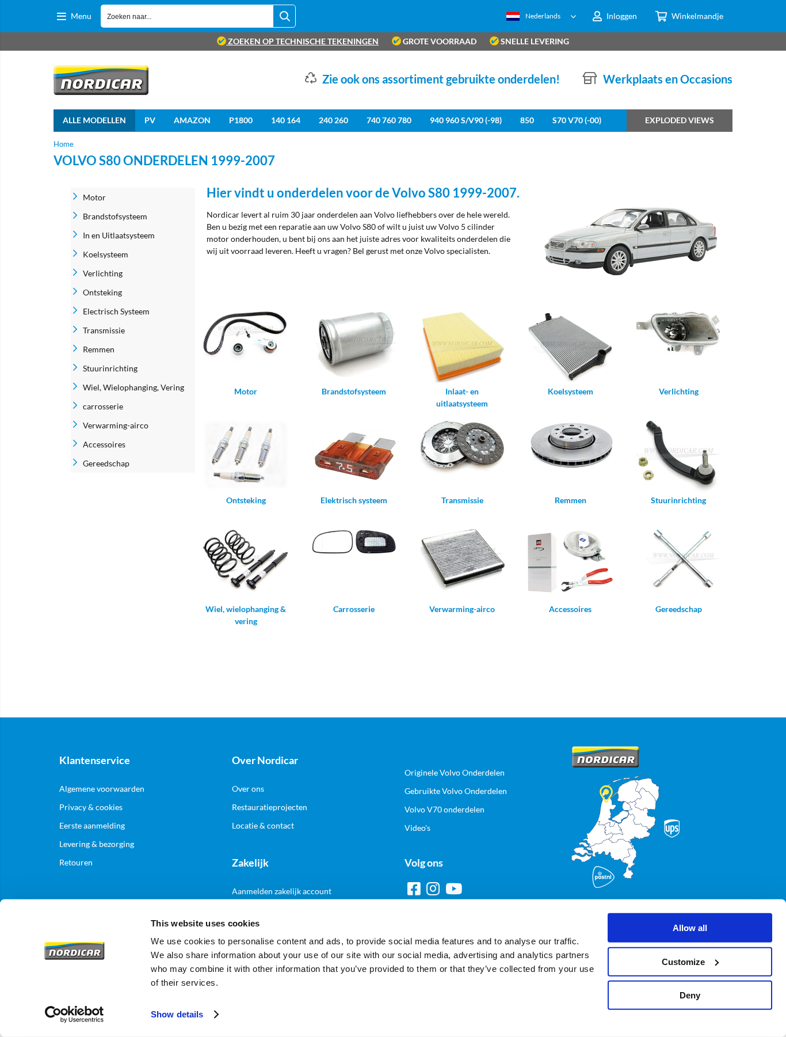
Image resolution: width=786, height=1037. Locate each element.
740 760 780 (389, 120)
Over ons (248, 788)
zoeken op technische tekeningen (302, 41)
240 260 (333, 120)
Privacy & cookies (91, 807)
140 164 (285, 120)
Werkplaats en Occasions (667, 79)
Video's (417, 828)
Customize (683, 961)
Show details (177, 1014)
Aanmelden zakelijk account (281, 891)
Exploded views (679, 120)
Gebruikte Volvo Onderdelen (456, 791)
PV (149, 120)
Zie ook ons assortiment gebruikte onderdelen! (441, 79)
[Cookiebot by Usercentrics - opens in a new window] (74, 1014)
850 (527, 120)
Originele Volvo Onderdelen (455, 772)
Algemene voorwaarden (101, 788)
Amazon (192, 120)
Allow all (690, 928)
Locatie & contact (263, 825)
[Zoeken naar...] (284, 16)
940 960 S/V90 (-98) (466, 120)
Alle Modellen (94, 120)
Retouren (76, 862)
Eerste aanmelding (92, 825)
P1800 (241, 120)
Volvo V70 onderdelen (444, 809)
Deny (690, 995)
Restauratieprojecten (269, 807)
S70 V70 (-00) (576, 120)
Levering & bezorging (96, 844)
